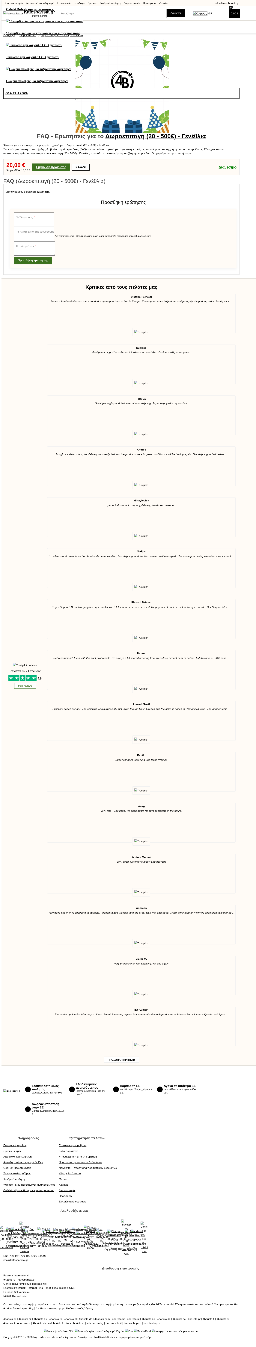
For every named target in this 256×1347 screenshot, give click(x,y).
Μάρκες (63, 1179)
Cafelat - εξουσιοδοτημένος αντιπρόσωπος (28, 1190)
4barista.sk (9, 1318)
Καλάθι (81, 167)
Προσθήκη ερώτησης (33, 260)
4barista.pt (194, 1318)
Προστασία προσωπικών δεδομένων (80, 1162)
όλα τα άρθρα (16, 93)
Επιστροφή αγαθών (14, 1145)
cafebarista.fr (56, 1323)
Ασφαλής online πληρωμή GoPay (23, 1162)
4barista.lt (9, 1323)
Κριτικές (92, 2)
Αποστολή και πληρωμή (40, 2)
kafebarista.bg (95, 1323)
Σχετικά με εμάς (14, 2)
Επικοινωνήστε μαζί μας (73, 1145)
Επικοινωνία (64, 2)
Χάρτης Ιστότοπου (70, 1173)
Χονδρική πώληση (110, 2)
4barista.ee (24, 1323)
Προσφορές (150, 2)
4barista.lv (223, 1318)
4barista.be (148, 1318)
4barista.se (179, 1318)
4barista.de (85, 1318)
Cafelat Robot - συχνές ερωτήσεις (30, 9)
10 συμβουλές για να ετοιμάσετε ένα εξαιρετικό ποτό (43, 33)
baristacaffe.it (114, 1323)
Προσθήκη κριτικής (121, 1059)
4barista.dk (163, 1318)
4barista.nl (133, 1318)
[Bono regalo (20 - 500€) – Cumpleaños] (138, 1237)
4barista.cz (25, 1318)
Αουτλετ (164, 2)
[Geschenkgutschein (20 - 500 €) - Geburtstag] (36, 1237)
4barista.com (102, 1318)
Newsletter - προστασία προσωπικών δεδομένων (88, 1167)
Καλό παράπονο (68, 1150)
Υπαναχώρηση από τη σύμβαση (78, 1156)
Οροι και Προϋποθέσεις (17, 1167)
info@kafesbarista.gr (227, 2)
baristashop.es (132, 1323)
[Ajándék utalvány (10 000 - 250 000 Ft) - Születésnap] (18, 1237)
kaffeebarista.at (75, 1323)
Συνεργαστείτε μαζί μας (17, 1173)
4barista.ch (39, 1323)
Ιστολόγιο (79, 2)
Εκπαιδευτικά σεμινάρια (72, 1201)
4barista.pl (70, 1318)
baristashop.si (152, 1323)
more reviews (25, 686)
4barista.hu (40, 1318)
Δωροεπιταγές (132, 2)
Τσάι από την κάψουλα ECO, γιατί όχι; (32, 57)
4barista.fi (208, 1318)
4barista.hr (118, 1318)
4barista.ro (55, 1318)
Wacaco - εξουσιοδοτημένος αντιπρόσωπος (29, 1184)
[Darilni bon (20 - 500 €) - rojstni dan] (144, 1237)
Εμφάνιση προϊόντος (51, 167)
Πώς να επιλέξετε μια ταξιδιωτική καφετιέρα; (37, 81)
